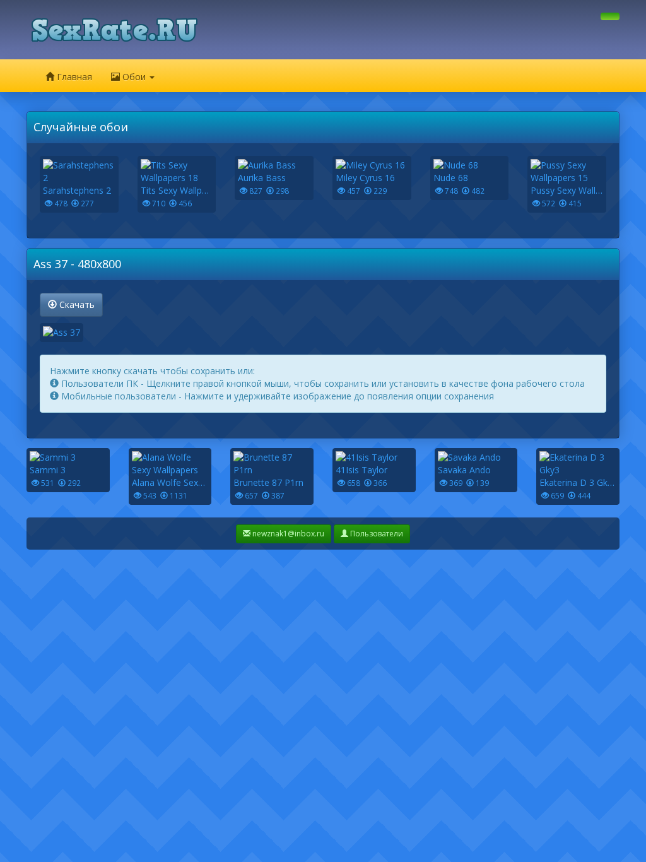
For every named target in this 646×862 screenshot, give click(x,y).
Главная (73, 77)
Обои (134, 77)
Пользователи (375, 533)
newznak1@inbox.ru (287, 533)
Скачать (76, 304)
